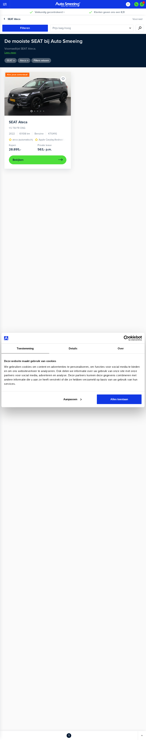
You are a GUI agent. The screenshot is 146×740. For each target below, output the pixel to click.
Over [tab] (121, 348)
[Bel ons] (136, 4)
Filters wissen (41, 60)
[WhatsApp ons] (142, 4)
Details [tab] (73, 348)
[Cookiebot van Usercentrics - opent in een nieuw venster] (126, 338)
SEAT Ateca (14, 19)
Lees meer (10, 52)
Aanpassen (70, 399)
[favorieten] (128, 4)
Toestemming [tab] (25, 348)
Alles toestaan (119, 399)
